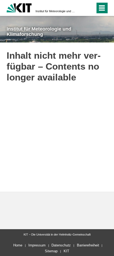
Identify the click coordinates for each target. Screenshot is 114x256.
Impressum (37, 245)
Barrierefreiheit (88, 245)
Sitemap (51, 251)
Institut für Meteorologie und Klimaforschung (55, 11)
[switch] (82, 8)
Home (17, 245)
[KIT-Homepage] (19, 7)
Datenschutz (61, 245)
